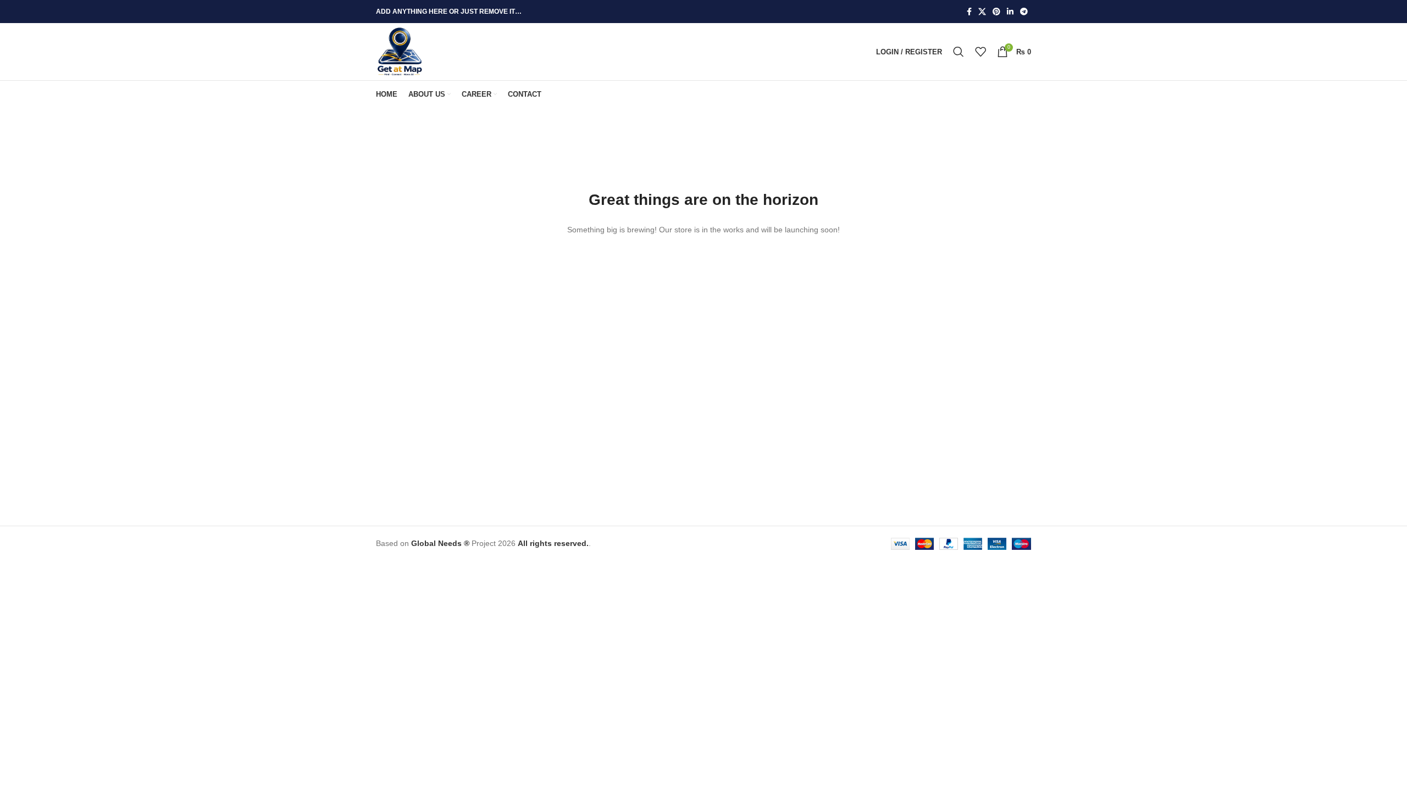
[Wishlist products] (980, 52)
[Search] (959, 52)
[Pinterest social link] (996, 11)
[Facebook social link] (969, 11)
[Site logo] (400, 51)
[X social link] (982, 11)
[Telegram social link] (1024, 11)
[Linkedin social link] (1010, 11)
